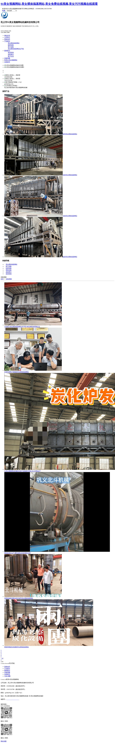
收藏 (3, 10)
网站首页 (7, 35)
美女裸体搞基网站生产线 (16, 49)
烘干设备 (11, 47)
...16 (2, 658)
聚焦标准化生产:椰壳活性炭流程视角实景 (17, 553)
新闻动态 (7, 39)
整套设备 (9, 270)
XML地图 (7, 676)
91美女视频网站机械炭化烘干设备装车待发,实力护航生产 (22, 471)
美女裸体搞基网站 (13, 43)
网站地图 (3, 741)
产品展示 (7, 41)
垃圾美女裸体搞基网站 (70, 216)
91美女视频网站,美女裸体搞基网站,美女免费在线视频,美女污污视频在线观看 (49, 3)
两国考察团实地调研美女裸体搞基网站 (16, 647)
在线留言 (7, 62)
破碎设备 (11, 45)
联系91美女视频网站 (10, 60)
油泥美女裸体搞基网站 (70, 257)
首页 (2, 279)
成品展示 (11, 54)
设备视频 (7, 58)
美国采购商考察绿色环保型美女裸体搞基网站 (18, 598)
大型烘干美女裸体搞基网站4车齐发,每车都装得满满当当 (22, 326)
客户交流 (11, 56)
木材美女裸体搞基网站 (70, 175)
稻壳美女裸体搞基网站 (70, 134)
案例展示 (7, 50)
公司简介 (7, 37)
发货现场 (11, 52)
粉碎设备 (9, 268)
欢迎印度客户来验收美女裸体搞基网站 (16, 372)
